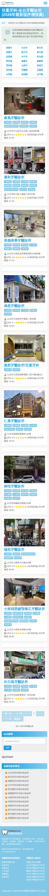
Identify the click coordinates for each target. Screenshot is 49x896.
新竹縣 (40, 52)
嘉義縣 (40, 61)
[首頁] (8, 3)
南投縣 (9, 61)
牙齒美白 (5, 868)
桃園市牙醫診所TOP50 (35, 871)
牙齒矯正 (5, 874)
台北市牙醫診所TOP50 (35, 865)
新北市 (40, 48)
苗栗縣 (9, 56)
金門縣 (40, 74)
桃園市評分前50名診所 (18, 781)
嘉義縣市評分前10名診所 (19, 793)
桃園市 (9, 52)
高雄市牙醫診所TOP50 (35, 880)
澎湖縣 (24, 74)
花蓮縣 (40, 70)
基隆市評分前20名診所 (18, 806)
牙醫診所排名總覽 (33, 862)
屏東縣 (9, 70)
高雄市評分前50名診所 (18, 801)
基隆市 (9, 48)
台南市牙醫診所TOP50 (35, 877)
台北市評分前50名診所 (18, 773)
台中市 (24, 56)
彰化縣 (40, 56)
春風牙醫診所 (14, 118)
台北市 (24, 48)
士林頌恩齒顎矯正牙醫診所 (24, 609)
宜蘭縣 (24, 70)
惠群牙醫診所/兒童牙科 (21, 365)
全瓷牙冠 (5, 865)
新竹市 (24, 52)
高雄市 (40, 65)
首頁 (3, 23)
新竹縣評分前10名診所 (18, 814)
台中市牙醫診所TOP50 (35, 874)
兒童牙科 (5, 877)
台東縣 (9, 74)
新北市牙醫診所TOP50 (35, 868)
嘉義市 (24, 61)
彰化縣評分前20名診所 (18, 789)
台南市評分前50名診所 (18, 797)
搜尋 (7, 748)
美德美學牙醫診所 (17, 240)
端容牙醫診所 (14, 549)
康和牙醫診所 (14, 177)
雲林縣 (9, 65)
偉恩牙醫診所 (14, 306)
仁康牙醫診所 (14, 421)
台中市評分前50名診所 (18, 785)
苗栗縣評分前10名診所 (18, 818)
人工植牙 (5, 871)
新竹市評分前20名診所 (18, 810)
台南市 (24, 65)
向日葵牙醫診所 (16, 682)
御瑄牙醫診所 (14, 486)
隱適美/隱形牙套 (8, 862)
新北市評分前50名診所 (18, 777)
